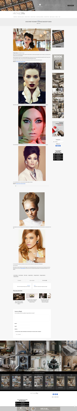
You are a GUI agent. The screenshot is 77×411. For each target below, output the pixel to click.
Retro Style (25, 275)
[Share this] (42, 280)
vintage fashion (30, 275)
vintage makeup (16, 276)
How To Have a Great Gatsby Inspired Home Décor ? (19, 302)
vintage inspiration (42, 275)
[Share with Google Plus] (45, 280)
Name (16, 323)
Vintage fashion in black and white (20, 61)
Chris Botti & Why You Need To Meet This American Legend (45, 300)
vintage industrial (36, 275)
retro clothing (15, 275)
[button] (76, 383)
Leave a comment (32, 280)
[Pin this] (46, 280)
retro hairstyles (21, 275)
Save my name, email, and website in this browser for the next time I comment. (28, 331)
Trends (38, 20)
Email (16, 326)
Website (16, 329)
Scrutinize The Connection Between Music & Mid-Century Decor (32, 300)
